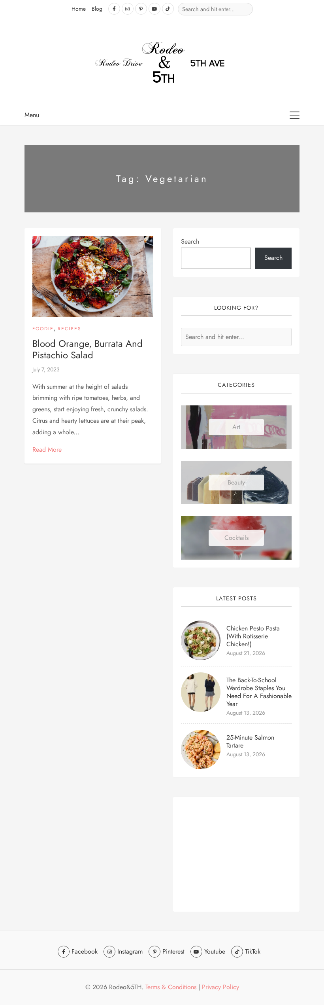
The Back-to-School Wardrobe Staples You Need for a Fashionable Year (259, 692)
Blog (97, 9)
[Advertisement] (236, 854)
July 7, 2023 (46, 369)
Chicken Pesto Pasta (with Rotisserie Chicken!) (253, 636)
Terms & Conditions (170, 987)
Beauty (236, 482)
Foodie (43, 328)
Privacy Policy (220, 987)
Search (190, 241)
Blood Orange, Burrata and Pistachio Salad (87, 349)
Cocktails (236, 537)
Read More (47, 449)
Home (79, 9)
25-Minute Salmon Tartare (250, 741)
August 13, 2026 (245, 713)
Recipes (69, 328)
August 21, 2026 (245, 653)
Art (236, 427)
